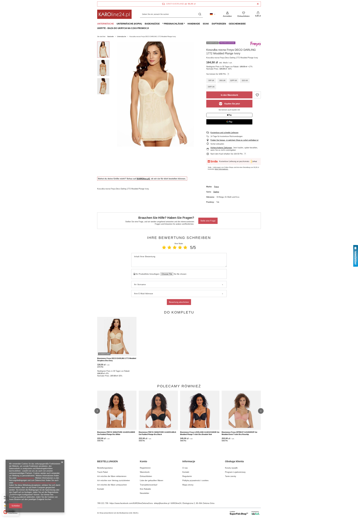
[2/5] (169, 247)
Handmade (194, 24)
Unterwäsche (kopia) (129, 24)
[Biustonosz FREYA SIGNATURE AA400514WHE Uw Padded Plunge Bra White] (116, 410)
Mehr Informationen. (221, 169)
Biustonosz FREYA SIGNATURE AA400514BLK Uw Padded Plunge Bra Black (157, 433)
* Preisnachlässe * (173, 24)
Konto (143, 461)
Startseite (110, 36)
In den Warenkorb (229, 95)
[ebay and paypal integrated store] (245, 513)
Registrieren (145, 468)
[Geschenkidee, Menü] (247, 24)
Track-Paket (102, 472)
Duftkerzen (219, 24)
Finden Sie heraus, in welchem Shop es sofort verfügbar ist (234, 140)
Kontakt (100, 489)
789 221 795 (102, 503)
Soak (206, 24)
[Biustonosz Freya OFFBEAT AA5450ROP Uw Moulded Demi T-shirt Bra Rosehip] (241, 410)
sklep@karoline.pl (161, 503)
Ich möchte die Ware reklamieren (111, 476)
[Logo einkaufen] (114, 14)
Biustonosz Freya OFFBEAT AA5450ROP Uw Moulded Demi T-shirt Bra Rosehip (239, 433)
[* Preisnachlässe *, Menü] (186, 24)
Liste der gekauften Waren (151, 480)
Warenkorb (144, 472)
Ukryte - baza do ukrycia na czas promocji (123, 28)
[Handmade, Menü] (201, 24)
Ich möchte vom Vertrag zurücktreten (113, 480)
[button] (97, 411)
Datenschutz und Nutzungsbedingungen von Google (35, 483)
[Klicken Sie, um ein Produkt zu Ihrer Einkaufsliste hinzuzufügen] (257, 94)
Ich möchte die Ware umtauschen (112, 485)
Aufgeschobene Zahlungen (221, 148)
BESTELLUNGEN (107, 461)
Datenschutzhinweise (25, 478)
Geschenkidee (237, 24)
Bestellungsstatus (105, 468)
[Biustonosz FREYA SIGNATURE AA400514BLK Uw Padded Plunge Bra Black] (158, 410)
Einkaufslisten (146, 476)
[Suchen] (200, 14)
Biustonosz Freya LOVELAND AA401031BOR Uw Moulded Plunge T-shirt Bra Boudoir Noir (199, 433)
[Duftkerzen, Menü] (227, 24)
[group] (155, 94)
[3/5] (175, 247)
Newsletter (144, 493)
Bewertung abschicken (179, 302)
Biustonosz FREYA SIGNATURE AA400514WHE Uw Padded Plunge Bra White (116, 433)
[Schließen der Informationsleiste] (258, 4)
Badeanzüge (152, 24)
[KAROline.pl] (143, 179)
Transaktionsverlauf (148, 485)
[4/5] (180, 247)
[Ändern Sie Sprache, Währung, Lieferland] (212, 14)
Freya (216, 187)
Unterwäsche (105, 24)
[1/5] (164, 247)
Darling (216, 192)
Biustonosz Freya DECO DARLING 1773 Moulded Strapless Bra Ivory (116, 359)
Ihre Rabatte (145, 489)
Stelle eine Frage (207, 221)
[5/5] (185, 247)
